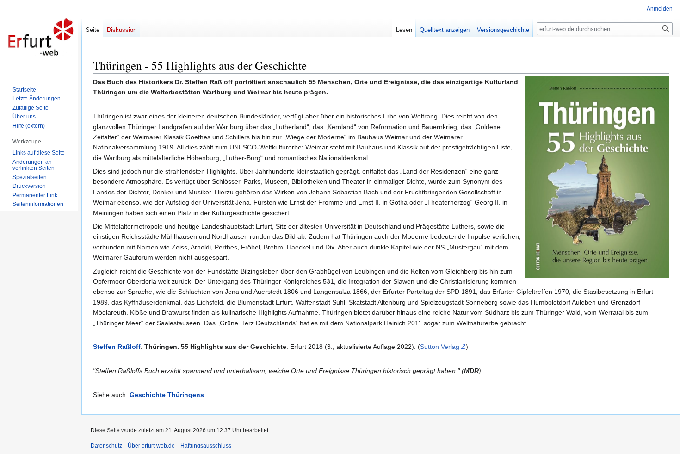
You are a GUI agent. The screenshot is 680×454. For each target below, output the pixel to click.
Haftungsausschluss (205, 445)
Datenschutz (106, 445)
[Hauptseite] (41, 37)
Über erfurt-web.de (151, 445)
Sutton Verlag (439, 346)
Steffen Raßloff (117, 346)
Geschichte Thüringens (167, 394)
